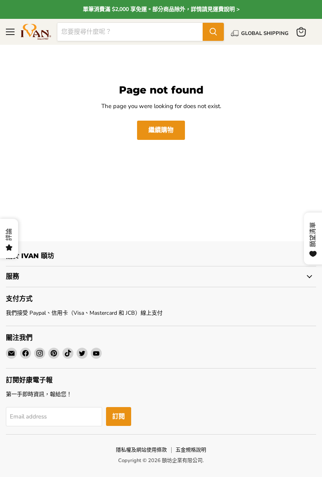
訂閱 (118, 416)
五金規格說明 (191, 449)
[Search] (213, 32)
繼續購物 (161, 130)
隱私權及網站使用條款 (141, 449)
